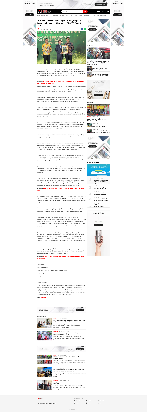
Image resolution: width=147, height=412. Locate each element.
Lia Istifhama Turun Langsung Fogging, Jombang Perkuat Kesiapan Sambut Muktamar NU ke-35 (101, 205)
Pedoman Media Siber (42, 403)
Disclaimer (39, 401)
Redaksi (43, 297)
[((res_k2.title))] (98, 110)
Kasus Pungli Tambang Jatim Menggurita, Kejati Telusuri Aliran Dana (99, 69)
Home (38, 16)
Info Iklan (63, 401)
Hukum (80, 16)
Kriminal (48, 16)
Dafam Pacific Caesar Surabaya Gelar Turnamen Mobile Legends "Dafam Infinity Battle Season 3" (68, 370)
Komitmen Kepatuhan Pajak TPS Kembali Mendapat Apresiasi (101, 193)
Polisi (75, 16)
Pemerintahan (87, 16)
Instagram (101, 400)
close (34, 0)
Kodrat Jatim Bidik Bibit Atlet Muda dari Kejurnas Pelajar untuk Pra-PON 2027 (101, 131)
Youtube (77, 403)
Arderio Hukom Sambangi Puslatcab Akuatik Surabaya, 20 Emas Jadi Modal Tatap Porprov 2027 (97, 119)
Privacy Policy (52, 403)
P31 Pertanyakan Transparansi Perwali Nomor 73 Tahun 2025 (100, 75)
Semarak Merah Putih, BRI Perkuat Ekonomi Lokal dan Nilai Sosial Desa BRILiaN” (101, 199)
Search (85, 11)
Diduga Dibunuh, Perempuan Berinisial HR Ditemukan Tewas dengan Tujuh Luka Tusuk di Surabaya (98, 63)
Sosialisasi (96, 16)
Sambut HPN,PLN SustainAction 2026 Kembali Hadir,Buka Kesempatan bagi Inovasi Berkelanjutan (101, 181)
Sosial (67, 16)
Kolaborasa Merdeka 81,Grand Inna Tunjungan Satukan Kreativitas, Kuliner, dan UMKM (68, 333)
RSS (100, 403)
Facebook (78, 400)
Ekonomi (42, 28)
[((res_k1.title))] (98, 53)
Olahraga (89, 116)
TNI (71, 16)
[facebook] (82, 29)
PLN (39, 301)
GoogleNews (90, 403)
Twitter (89, 400)
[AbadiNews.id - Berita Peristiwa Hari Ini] (44, 11)
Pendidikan (103, 16)
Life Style (55, 331)
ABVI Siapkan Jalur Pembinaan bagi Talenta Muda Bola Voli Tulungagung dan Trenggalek (100, 125)
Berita (43, 16)
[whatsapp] (85, 29)
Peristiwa (89, 60)
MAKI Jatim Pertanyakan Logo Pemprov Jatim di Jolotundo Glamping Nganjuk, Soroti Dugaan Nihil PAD (100, 187)
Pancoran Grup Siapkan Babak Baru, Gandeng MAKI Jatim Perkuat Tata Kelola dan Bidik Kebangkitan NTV (69, 321)
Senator (62, 16)
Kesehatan (55, 16)
